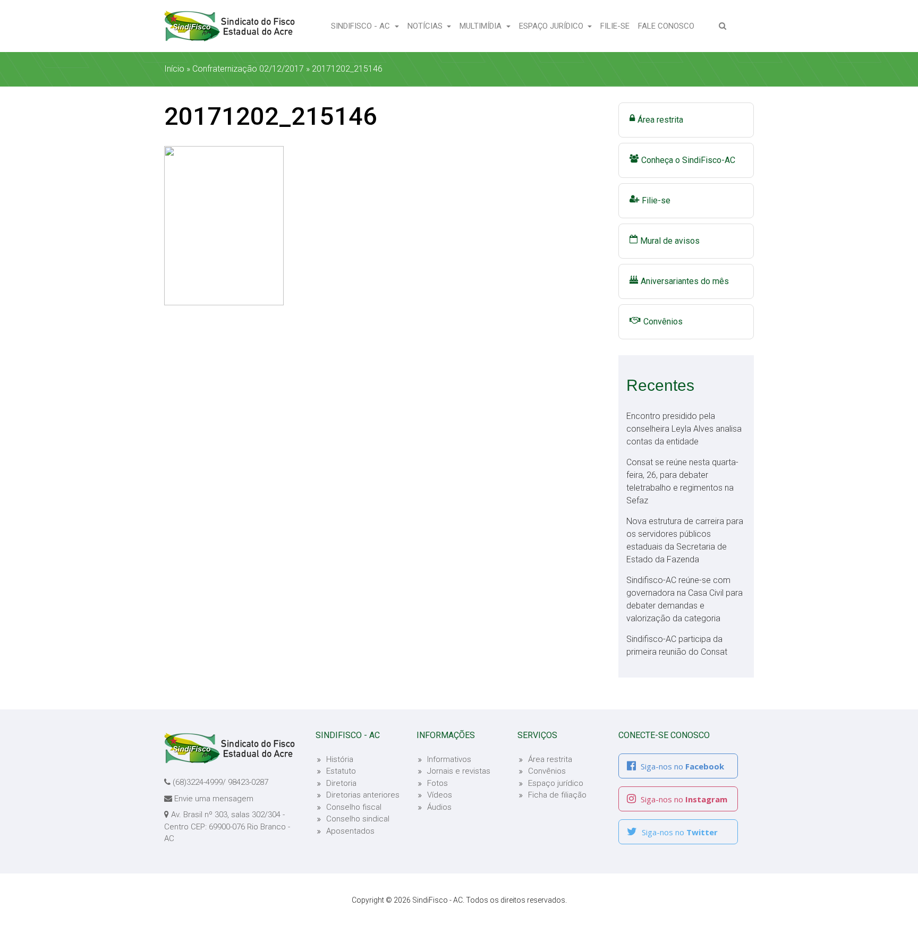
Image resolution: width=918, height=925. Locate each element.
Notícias (426, 26)
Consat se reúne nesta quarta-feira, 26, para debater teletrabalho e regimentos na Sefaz (682, 481)
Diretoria (341, 783)
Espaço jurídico (555, 783)
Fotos (437, 783)
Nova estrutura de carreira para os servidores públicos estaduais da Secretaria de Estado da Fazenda (684, 540)
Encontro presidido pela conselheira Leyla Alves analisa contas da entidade (684, 429)
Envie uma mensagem (213, 798)
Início (174, 69)
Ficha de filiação (557, 795)
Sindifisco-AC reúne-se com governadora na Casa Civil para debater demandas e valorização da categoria (684, 599)
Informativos (449, 759)
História (339, 759)
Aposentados (350, 831)
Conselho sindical (357, 819)
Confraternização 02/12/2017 (248, 69)
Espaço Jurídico (552, 26)
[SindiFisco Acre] (229, 26)
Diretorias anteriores (363, 795)
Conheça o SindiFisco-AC (688, 160)
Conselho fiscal (353, 807)
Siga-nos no (681, 766)
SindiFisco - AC (361, 26)
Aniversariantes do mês (685, 281)
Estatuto (341, 771)
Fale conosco (668, 26)
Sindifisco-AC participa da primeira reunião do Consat (676, 645)
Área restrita (660, 120)
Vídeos (439, 795)
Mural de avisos (670, 241)
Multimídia (482, 26)
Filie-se (617, 26)
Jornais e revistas (458, 771)
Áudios (439, 807)
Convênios (663, 321)
